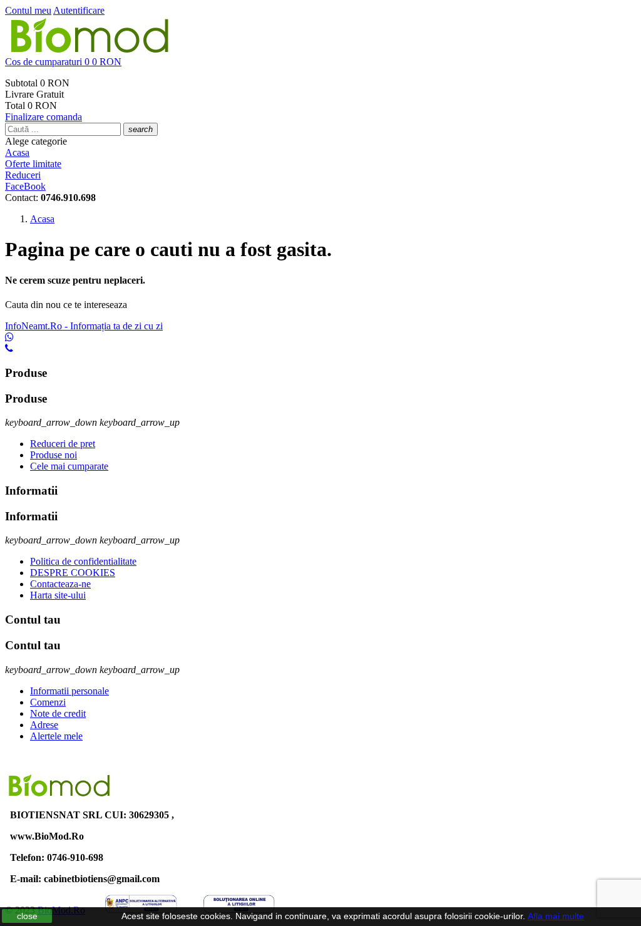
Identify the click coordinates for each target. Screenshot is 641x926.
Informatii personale (69, 691)
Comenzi (48, 702)
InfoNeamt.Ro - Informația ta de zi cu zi (84, 326)
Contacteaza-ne (60, 584)
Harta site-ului (58, 595)
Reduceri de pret (62, 443)
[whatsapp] (9, 337)
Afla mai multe (556, 916)
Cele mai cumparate (69, 466)
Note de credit (58, 713)
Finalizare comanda (43, 116)
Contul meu (28, 10)
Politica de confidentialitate (83, 561)
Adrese (44, 724)
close (27, 916)
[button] (320, 62)
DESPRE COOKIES (72, 572)
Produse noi (53, 455)
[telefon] (9, 348)
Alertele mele (56, 736)
